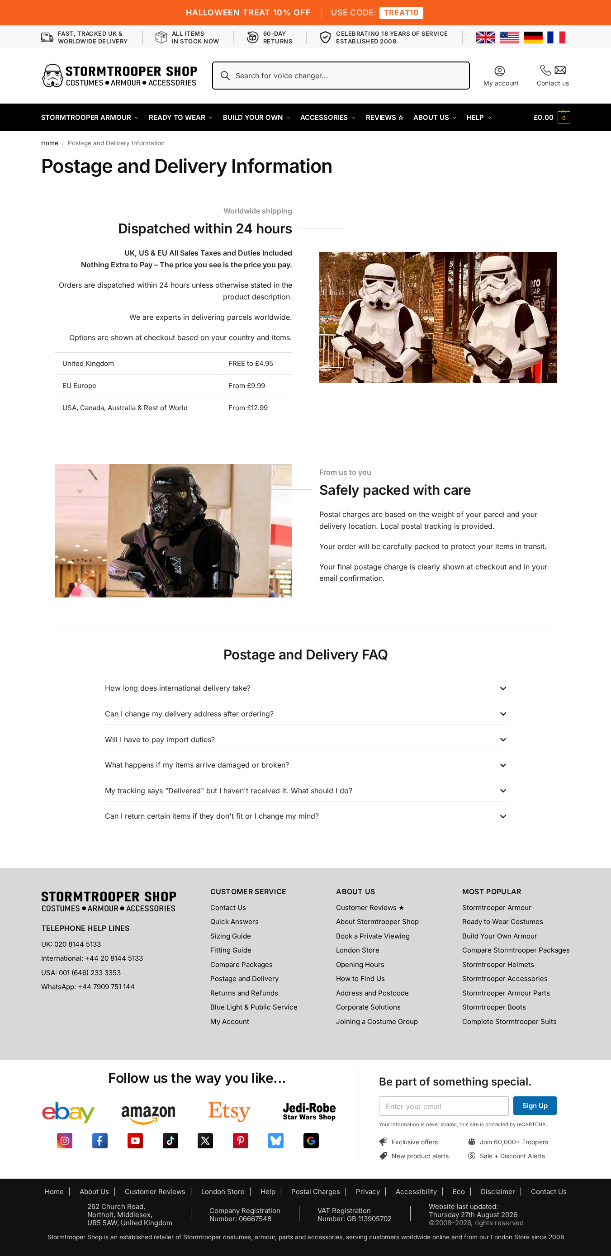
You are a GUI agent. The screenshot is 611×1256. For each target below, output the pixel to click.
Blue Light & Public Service (254, 1007)
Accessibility (416, 1191)
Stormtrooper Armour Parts (506, 993)
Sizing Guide (230, 936)
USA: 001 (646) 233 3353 (81, 972)
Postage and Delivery (244, 978)
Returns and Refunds (244, 993)
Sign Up (535, 1105)
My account (501, 83)
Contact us (553, 83)
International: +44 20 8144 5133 (92, 958)
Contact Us (228, 907)
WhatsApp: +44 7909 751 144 (88, 986)
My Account (229, 1021)
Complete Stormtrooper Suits (509, 1021)
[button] (552, 117)
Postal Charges (315, 1191)
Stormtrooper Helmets (498, 964)
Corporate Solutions (368, 1007)
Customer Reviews (155, 1191)
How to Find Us (360, 978)
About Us (94, 1191)
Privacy (368, 1191)
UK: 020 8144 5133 (71, 944)
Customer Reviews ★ (370, 907)
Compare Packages (241, 964)
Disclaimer (498, 1191)
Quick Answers (234, 921)
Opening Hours (360, 964)
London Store (357, 950)
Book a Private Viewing (373, 936)
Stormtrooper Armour (496, 907)
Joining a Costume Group (377, 1021)
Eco (459, 1191)
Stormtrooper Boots (494, 1007)
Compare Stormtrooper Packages (516, 950)
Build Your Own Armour (499, 936)
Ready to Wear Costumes (502, 921)
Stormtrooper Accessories (505, 978)
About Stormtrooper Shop (377, 921)
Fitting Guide (230, 950)
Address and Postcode (372, 993)
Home (49, 143)
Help (268, 1191)
